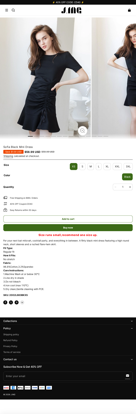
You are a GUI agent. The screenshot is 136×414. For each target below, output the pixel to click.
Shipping (8, 156)
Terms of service (12, 352)
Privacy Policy (10, 346)
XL (107, 166)
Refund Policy (10, 340)
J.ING (13, 395)
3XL (128, 166)
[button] (6, 10)
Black (127, 176)
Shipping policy (11, 334)
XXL (117, 166)
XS (73, 166)
